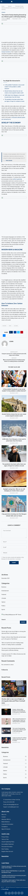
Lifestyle (14, 767)
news (10, 325)
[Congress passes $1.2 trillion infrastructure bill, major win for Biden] (6, 740)
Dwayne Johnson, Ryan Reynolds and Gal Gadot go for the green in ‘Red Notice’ (19, 711)
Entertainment (14, 760)
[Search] (26, 1)
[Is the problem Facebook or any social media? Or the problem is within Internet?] (14, 378)
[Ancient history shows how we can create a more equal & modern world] (14, 403)
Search (4, 619)
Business (14, 756)
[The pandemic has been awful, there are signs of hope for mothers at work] (14, 453)
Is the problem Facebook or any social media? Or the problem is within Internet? (14, 86)
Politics (14, 774)
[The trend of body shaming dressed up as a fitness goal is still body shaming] (6, 731)
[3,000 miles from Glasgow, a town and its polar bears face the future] (14, 428)
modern (4, 325)
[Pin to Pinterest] (21, 332)
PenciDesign (5, 889)
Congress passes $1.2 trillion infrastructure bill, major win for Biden (19, 739)
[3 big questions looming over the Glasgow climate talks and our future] (14, 503)
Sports (14, 777)
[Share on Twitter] (18, 332)
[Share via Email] (4, 335)
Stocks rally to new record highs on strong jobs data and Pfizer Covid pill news (13, 701)
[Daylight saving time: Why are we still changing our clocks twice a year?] (14, 478)
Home (3, 6)
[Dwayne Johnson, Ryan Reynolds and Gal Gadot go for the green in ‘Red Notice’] (6, 712)
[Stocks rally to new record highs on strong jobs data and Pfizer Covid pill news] (14, 688)
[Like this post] (11, 332)
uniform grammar (17, 179)
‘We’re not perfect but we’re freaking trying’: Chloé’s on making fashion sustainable (19, 720)
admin (8, 18)
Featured (14, 763)
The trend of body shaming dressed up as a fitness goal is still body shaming (19, 730)
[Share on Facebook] (15, 332)
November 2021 (6, 578)
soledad (16, 325)
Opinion (10, 6)
